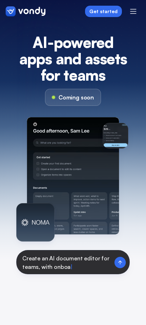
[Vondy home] (26, 11)
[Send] (120, 262)
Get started (103, 11)
